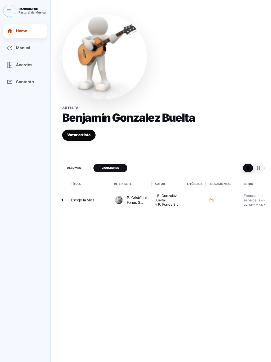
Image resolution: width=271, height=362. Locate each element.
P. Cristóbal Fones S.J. (137, 200)
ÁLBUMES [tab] (74, 168)
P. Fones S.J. (168, 204)
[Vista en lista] (248, 168)
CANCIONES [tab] (110, 168)
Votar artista (79, 135)
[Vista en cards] (259, 168)
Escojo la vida (82, 200)
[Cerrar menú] (9, 11)
